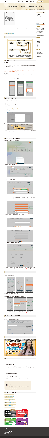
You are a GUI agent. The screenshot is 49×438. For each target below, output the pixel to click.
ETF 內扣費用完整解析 (38, 56)
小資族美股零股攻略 (38, 52)
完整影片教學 (6, 21)
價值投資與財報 (38, 42)
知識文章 (27, 1)
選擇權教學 (37, 45)
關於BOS (19, 1)
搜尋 (43, 12)
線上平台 (34, 1)
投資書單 (37, 46)
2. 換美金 (7, 16)
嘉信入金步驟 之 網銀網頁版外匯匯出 (9, 18)
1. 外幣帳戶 (7, 15)
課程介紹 (23, 1)
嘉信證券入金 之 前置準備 (8, 14)
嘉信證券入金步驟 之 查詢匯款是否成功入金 (9, 20)
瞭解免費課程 (40, 1)
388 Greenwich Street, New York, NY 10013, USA (13, 108)
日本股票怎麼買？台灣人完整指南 (40, 53)
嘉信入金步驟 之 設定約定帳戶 (8, 17)
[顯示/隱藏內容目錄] (13, 12)
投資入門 (37, 39)
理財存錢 (37, 40)
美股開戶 (8, 9)
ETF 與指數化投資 (38, 41)
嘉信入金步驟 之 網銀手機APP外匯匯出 (9, 19)
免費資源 (31, 1)
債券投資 (37, 44)
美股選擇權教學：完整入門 (39, 55)
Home (26, 9)
